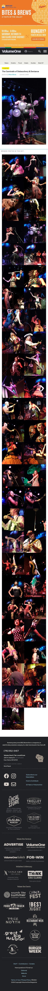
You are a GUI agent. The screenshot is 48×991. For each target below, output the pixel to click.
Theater (5, 68)
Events (13, 63)
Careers (32, 964)
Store (24, 976)
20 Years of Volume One (34, 784)
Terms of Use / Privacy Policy (21, 980)
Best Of (41, 63)
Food (20, 63)
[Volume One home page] (12, 52)
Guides (33, 63)
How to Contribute (32, 781)
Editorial (24, 970)
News (6, 63)
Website (24, 973)
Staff (15, 964)
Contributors (23, 964)
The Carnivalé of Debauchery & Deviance (20, 71)
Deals (26, 63)
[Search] (39, 51)
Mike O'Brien (12, 74)
